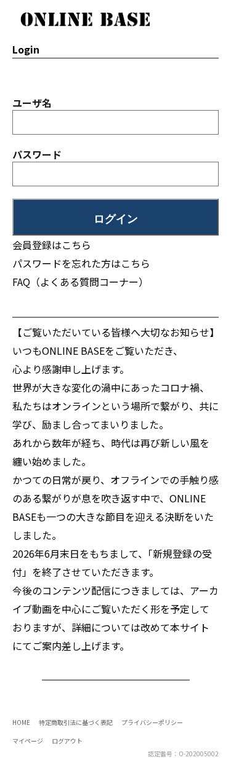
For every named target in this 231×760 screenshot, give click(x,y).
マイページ (27, 740)
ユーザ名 (32, 102)
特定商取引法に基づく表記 (76, 722)
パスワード (37, 154)
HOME (21, 722)
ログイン (116, 219)
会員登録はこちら (51, 244)
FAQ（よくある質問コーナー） (80, 281)
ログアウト (67, 740)
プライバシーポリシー (152, 722)
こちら (135, 263)
